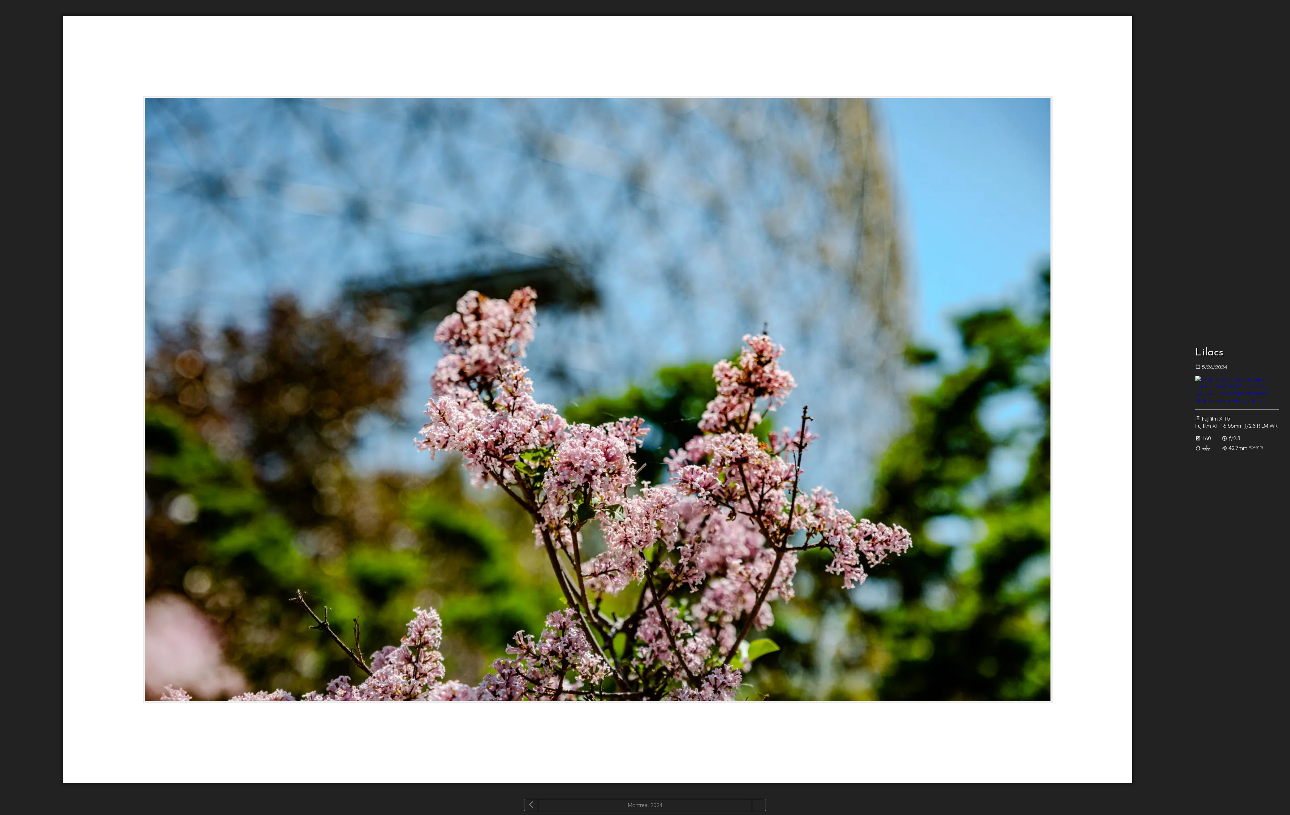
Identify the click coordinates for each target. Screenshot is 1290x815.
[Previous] (531, 805)
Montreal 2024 (645, 805)
